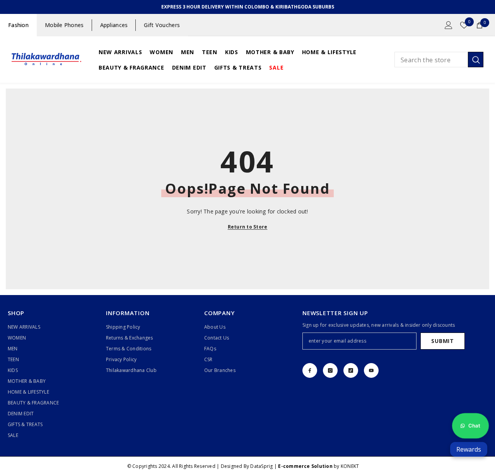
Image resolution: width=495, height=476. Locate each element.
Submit (442, 341)
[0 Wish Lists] (464, 25)
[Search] (438, 59)
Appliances (114, 25)
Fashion (18, 25)
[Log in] (448, 25)
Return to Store (248, 226)
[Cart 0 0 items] (479, 25)
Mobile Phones (64, 25)
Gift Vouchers (162, 25)
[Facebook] (309, 370)
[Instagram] (330, 370)
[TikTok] (350, 370)
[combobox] (431, 59)
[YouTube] (371, 370)
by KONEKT (318, 466)
